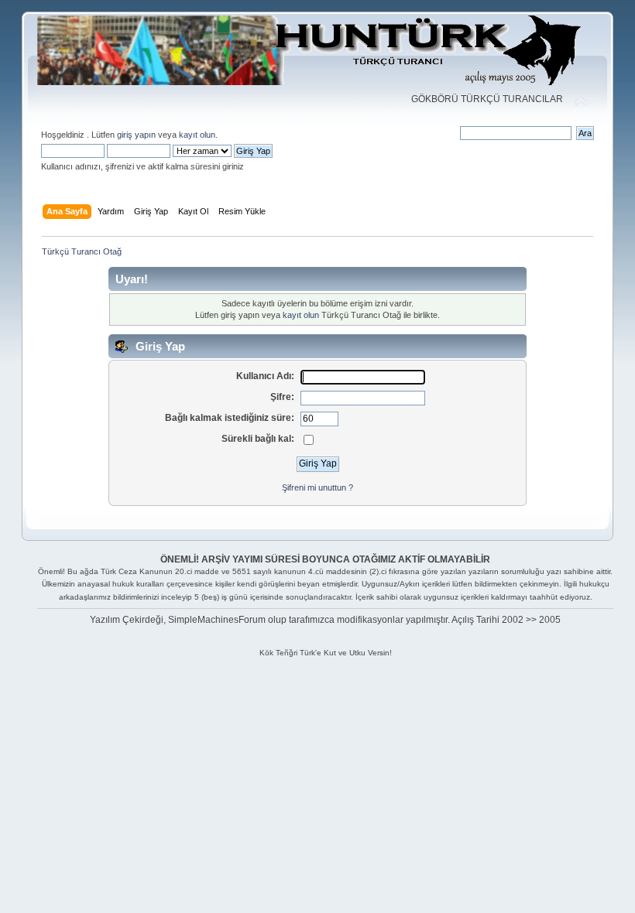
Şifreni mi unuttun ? (317, 487)
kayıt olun (197, 134)
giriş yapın (136, 134)
